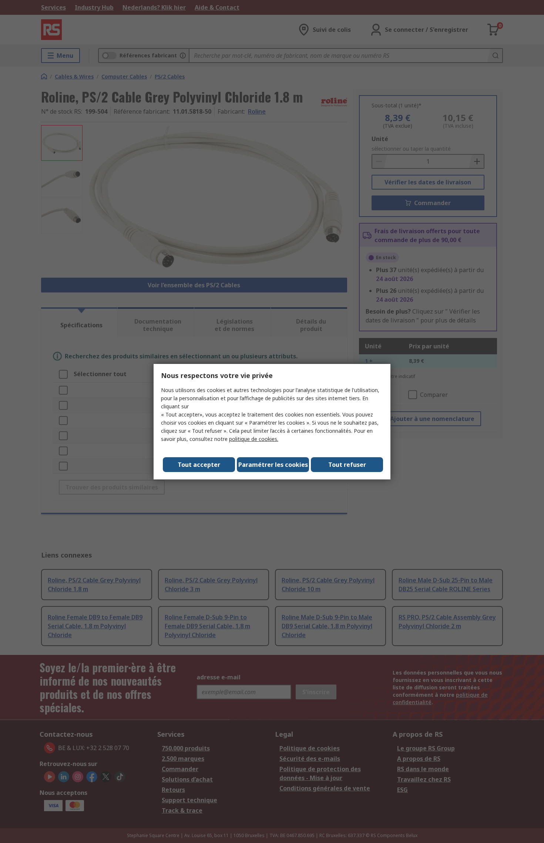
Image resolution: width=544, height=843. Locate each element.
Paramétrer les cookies (273, 465)
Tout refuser (347, 465)
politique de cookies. (253, 438)
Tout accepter (199, 465)
